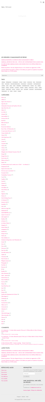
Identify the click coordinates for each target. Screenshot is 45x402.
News (2, 246)
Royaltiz (3, 271)
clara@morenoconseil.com (35, 387)
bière (34, 82)
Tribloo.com (3, 304)
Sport (2, 288)
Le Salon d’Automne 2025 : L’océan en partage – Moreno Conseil (15, 343)
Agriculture (3, 103)
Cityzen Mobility (4, 133)
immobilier (21, 87)
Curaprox (3, 149)
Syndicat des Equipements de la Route (9, 294)
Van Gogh (19, 91)
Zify (2, 323)
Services (3, 281)
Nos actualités (4, 378)
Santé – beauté (4, 275)
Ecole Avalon (4, 158)
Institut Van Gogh (4, 208)
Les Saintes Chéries (5, 223)
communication (30, 83)
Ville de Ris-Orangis (5, 313)
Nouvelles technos (5, 252)
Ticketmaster (3, 298)
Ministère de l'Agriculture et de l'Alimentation (10, 240)
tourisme (15, 91)
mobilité (40, 87)
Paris (22, 89)
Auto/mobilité (4, 116)
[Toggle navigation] (43, 2)
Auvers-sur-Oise (29, 82)
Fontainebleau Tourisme (25, 85)
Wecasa (3, 317)
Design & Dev (4, 156)
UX (2, 311)
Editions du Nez (4, 160)
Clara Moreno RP (23, 83)
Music (2, 244)
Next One (13, 89)
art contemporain (15, 82)
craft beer (3, 85)
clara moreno (7, 83)
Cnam (2, 139)
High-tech (3, 193)
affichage (3, 82)
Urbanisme (3, 309)
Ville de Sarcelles (5, 315)
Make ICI (36, 87)
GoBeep (3, 185)
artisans (25, 82)
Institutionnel (3, 210)
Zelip (2, 321)
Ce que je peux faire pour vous (7, 131)
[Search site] (41, 2)
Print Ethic (3, 265)
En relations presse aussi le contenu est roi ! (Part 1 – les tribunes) (14, 164)
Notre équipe (4, 374)
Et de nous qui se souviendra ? (7, 170)
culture (7, 85)
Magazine (3, 225)
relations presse (4, 91)
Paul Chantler (26, 89)
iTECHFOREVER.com (5, 212)
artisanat (20, 82)
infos (2, 206)
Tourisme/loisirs (4, 302)
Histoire (3, 196)
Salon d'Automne (4, 273)
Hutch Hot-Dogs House (6, 198)
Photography (3, 263)
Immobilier (3, 204)
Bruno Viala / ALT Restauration (7, 129)
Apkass (2, 110)
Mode (2, 242)
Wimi (2, 319)
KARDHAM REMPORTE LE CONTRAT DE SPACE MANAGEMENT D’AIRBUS (17, 60)
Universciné (3, 307)
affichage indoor (8, 82)
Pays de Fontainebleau (38, 89)
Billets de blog (4, 122)
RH (2, 269)
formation (32, 85)
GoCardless (3, 187)
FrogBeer (39, 85)
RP (8, 91)
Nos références (4, 376)
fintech (14, 85)
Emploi (2, 162)
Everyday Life (4, 173)
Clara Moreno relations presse (15, 83)
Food (2, 177)
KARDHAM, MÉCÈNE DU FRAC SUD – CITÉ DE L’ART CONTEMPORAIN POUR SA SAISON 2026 (22, 62)
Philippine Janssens (5, 260)
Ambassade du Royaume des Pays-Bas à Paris (10, 106)
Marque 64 (3, 233)
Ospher (2, 254)
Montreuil (3, 89)
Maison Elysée (4, 227)
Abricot (2, 97)
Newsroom (3, 248)
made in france (31, 87)
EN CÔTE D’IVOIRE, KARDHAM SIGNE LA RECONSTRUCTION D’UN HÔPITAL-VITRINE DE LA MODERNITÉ (21, 65)
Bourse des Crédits (5, 126)
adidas (2, 99)
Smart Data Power (5, 286)
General (3, 183)
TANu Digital (4, 296)
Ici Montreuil (17, 87)
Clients (2, 135)
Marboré (3, 231)
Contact (3, 141)
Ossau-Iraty (18, 89)
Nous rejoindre (4, 380)
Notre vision (3, 370)
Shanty (2, 284)
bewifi (2, 120)
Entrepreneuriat (4, 166)
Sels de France (4, 277)
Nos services (4, 372)
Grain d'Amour (4, 189)
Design (2, 154)
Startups (3, 292)
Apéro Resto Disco (5, 108)
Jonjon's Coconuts (5, 214)
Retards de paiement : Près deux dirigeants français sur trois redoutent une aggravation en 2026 (20, 67)
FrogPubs (3, 87)
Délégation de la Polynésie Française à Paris (10, 152)
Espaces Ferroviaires (5, 168)
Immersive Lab (4, 202)
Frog (35, 85)
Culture (2, 145)
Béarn (3, 83)
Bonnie (2, 124)
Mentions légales (26, 390)
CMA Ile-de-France (5, 137)
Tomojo (2, 300)
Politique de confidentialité (36, 390)
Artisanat (3, 114)
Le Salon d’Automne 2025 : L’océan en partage (9, 334)
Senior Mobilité (4, 279)
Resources (3, 267)
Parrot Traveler (4, 258)
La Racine (3, 221)
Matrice (3, 235)
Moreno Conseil (8, 89)
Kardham (26, 87)
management (4, 229)
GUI (2, 191)
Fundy (2, 181)
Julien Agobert (4, 216)
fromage (7, 87)
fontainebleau (19, 85)
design (11, 85)
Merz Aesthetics (4, 237)
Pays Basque (31, 89)
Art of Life (3, 112)
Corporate (3, 143)
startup (11, 91)
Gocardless (11, 87)
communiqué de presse (37, 83)
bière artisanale (38, 82)
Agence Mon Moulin (5, 101)
